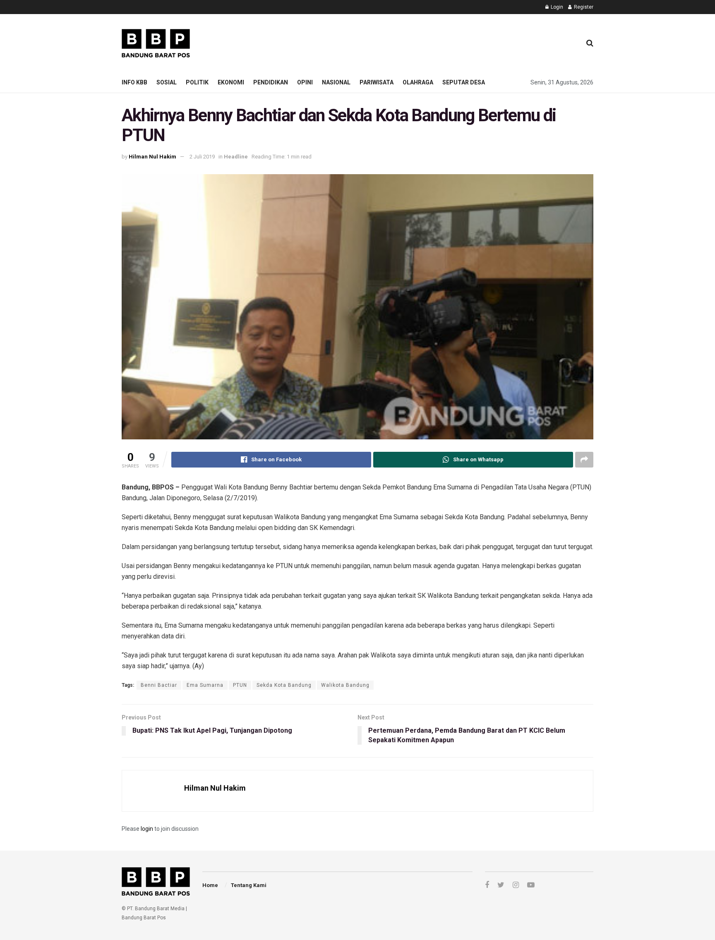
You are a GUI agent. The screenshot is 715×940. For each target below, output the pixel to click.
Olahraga (418, 82)
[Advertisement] (424, 41)
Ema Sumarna (205, 685)
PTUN (240, 685)
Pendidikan (270, 82)
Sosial (166, 82)
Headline (236, 156)
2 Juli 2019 (202, 156)
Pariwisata (376, 82)
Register (583, 7)
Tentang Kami (248, 885)
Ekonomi (231, 82)
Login (556, 7)
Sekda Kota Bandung (284, 685)
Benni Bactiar (159, 685)
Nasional (336, 82)
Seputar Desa (463, 82)
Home (210, 885)
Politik (197, 82)
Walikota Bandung (345, 685)
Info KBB (134, 82)
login (147, 828)
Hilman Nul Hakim (152, 156)
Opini (305, 82)
